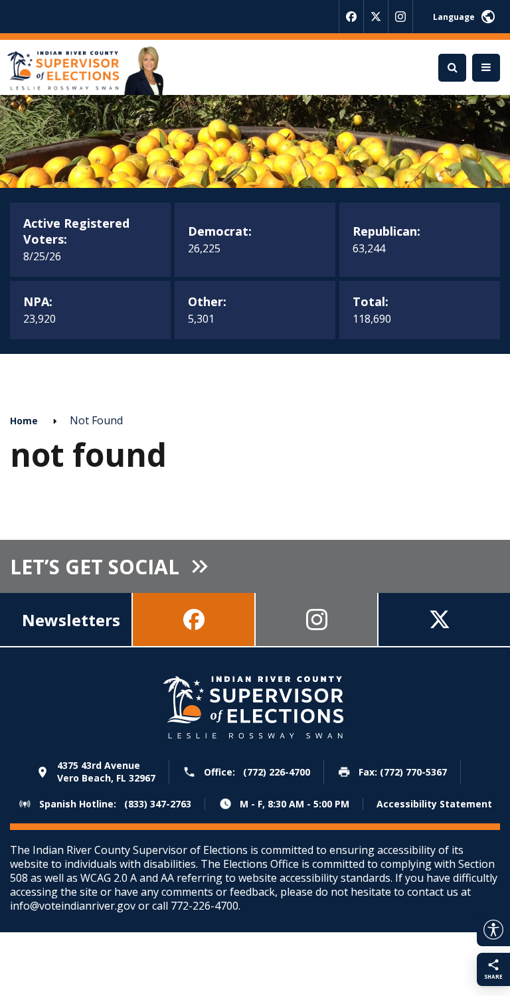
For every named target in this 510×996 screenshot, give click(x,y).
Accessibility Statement (434, 804)
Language (454, 17)
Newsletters (71, 620)
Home (24, 420)
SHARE (493, 976)
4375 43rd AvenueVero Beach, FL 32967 (106, 772)
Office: (257, 772)
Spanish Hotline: (115, 803)
